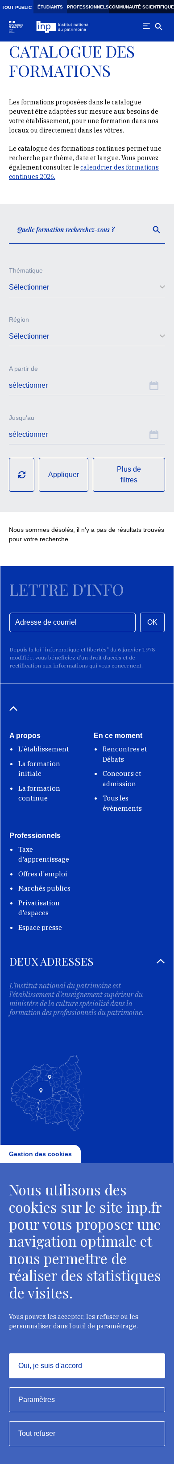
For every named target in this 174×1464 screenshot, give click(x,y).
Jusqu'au (21, 417)
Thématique (26, 270)
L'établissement (43, 749)
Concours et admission (122, 778)
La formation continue (39, 793)
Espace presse (40, 927)
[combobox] (87, 287)
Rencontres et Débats (125, 754)
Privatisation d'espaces (39, 908)
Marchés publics (44, 888)
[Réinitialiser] (21, 475)
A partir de (23, 368)
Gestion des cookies (40, 1153)
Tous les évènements (122, 803)
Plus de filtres (129, 474)
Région (19, 319)
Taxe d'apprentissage (43, 854)
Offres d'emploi (42, 874)
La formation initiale (39, 768)
